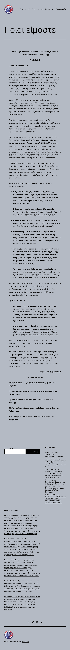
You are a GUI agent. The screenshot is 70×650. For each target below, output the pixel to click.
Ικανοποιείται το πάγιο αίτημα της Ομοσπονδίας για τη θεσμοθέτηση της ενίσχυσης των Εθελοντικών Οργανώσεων (55, 463)
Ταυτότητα (49, 9)
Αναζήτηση (8, 448)
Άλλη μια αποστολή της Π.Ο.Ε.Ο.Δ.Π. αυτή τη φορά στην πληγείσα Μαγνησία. (19, 607)
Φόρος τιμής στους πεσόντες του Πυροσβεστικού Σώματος (54, 454)
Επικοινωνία (61, 9)
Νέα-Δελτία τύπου (35, 9)
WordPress (25, 642)
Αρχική (23, 9)
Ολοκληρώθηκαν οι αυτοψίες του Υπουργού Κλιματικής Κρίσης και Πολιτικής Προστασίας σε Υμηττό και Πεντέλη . (54, 473)
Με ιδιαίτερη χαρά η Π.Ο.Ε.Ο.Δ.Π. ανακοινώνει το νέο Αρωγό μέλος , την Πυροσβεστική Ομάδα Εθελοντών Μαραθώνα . (55, 499)
